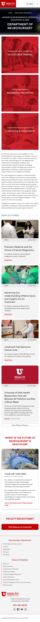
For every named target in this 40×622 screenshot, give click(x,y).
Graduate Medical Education (12, 574)
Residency (6, 554)
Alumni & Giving (8, 566)
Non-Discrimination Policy (11, 580)
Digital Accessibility (9, 571)
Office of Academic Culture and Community (16, 582)
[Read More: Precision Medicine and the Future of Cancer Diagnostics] (20, 229)
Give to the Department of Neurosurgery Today (19, 504)
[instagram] (25, 609)
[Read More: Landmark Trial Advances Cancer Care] (20, 329)
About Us (6, 563)
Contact (5, 546)
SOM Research (7, 585)
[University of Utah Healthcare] (20, 594)
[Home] (8, 3)
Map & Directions (8, 577)
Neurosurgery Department (23, 12)
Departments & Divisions (11, 569)
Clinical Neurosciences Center (12, 544)
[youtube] (22, 609)
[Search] (38, 4)
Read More (8, 260)
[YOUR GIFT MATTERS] (20, 459)
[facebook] (18, 609)
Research (6, 552)
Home (10, 12)
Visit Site (7, 419)
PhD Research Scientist (20, 526)
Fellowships (6, 549)
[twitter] (14, 609)
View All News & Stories (20, 425)
